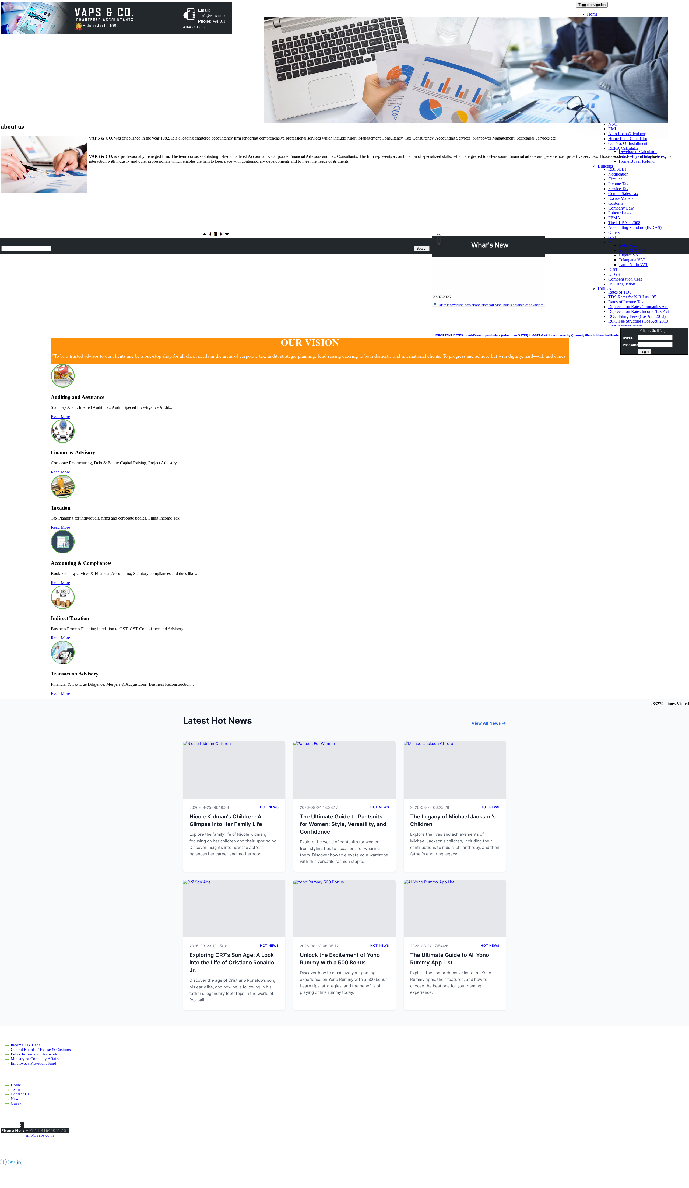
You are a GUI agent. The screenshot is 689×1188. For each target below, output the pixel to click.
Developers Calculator (638, 151)
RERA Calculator (623, 148)
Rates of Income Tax (626, 301)
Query (16, 1103)
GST (612, 237)
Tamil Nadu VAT (633, 264)
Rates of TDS (620, 292)
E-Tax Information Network (34, 1054)
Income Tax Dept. (26, 1045)
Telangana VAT (632, 259)
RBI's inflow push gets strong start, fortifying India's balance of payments (491, 287)
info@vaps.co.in (40, 1135)
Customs (615, 203)
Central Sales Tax (623, 193)
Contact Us (20, 1094)
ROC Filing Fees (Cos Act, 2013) (637, 316)
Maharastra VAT (633, 250)
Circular (615, 179)
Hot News (269, 807)
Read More (60, 416)
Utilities (605, 289)
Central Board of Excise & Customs (41, 1049)
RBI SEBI (617, 169)
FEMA (614, 217)
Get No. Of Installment (627, 143)
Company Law (621, 208)
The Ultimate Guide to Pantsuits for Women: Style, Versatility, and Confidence (343, 824)
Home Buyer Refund (637, 161)
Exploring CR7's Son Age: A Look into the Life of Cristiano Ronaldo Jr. (231, 962)
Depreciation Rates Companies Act (638, 306)
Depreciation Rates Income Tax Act (638, 311)
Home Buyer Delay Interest (642, 156)
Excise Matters (620, 198)
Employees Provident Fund (33, 1063)
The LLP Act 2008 (624, 222)
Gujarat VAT (630, 255)
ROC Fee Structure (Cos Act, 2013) (638, 321)
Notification (618, 174)
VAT (612, 242)
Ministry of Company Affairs (35, 1059)
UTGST (615, 274)
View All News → (489, 723)
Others (614, 232)
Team (15, 1089)
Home (592, 14)
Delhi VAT (628, 245)
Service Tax (618, 188)
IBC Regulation (621, 284)
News (15, 1098)
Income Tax (618, 184)
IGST (613, 269)
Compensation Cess (625, 279)
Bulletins (606, 166)
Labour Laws (619, 213)
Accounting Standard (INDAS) (635, 227)
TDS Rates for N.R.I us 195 (632, 297)
